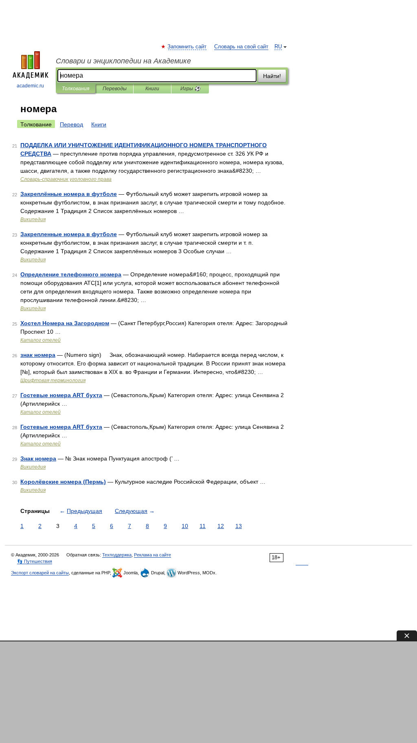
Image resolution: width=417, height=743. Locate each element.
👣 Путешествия (34, 561)
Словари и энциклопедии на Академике (123, 61)
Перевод (71, 124)
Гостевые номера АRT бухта (61, 395)
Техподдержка (117, 554)
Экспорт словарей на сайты (40, 572)
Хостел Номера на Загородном (64, 323)
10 (185, 526)
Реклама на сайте (152, 554)
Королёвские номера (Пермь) (63, 481)
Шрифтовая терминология (53, 380)
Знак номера (38, 458)
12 (220, 526)
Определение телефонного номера (70, 274)
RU (278, 47)
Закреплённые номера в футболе (68, 194)
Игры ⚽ (190, 88)
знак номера (37, 355)
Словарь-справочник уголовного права (66, 179)
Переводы (115, 88)
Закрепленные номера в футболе (68, 234)
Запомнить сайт (187, 47)
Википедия (33, 219)
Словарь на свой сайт (241, 47)
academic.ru (30, 86)
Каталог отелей (40, 340)
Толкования (75, 88)
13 (238, 526)
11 (203, 526)
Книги (152, 88)
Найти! (272, 76)
